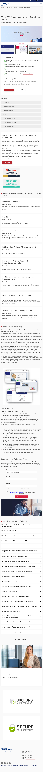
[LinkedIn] (2, 763)
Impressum (3, 765)
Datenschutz (34, 765)
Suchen (32, 0)
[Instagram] (7, 763)
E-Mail (7, 469)
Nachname (8, 483)
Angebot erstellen (20, 89)
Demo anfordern (7, 162)
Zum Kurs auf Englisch (28, 73)
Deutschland (39, 0)
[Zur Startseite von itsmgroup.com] (6, 4)
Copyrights (3, 767)
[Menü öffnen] (41, 4)
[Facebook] (10, 763)
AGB (29, 765)
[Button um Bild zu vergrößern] (21, 35)
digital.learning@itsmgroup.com (9, 682)
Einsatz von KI (10, 765)
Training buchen (9, 89)
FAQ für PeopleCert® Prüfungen (31, 356)
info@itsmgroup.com (30, 758)
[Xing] (5, 763)
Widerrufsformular (23, 765)
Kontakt (16, 765)
